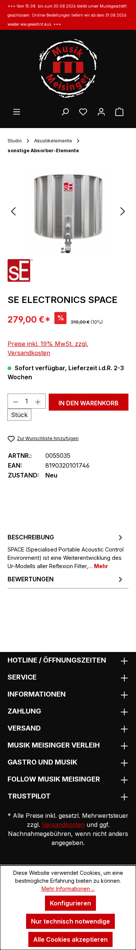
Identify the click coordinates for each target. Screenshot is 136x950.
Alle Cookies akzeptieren (70, 939)
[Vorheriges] (13, 210)
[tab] (66, 551)
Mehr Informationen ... (68, 888)
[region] (68, 210)
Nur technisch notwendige (70, 921)
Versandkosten (63, 824)
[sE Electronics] (20, 269)
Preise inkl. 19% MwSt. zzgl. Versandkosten (48, 348)
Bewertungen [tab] (31, 579)
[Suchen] (65, 111)
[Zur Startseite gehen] (68, 68)
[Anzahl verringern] (15, 401)
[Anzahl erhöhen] (38, 401)
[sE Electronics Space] (68, 210)
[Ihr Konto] (101, 111)
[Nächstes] (122, 210)
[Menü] (17, 111)
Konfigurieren (70, 903)
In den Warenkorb (89, 403)
